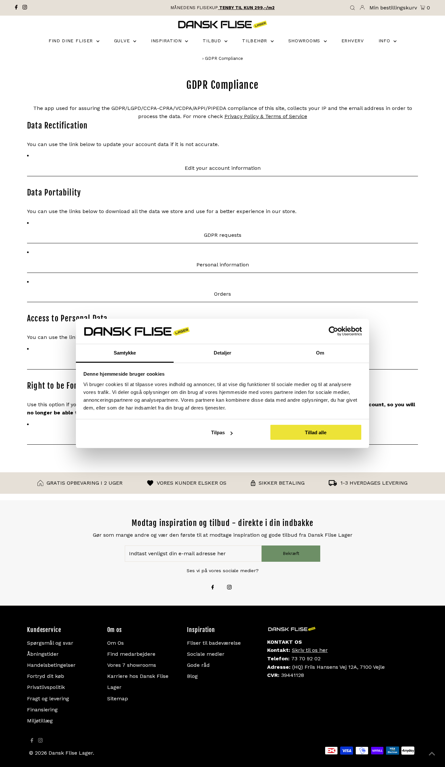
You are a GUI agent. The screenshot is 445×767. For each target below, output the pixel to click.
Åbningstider (43, 654)
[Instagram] (25, 8)
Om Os (115, 643)
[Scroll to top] (431, 753)
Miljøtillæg (40, 721)
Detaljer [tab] (223, 353)
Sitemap (117, 698)
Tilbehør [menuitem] (255, 40)
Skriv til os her (310, 650)
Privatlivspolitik (46, 687)
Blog (192, 676)
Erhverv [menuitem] (352, 40)
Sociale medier (205, 654)
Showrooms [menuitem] (305, 40)
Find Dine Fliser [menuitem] (72, 40)
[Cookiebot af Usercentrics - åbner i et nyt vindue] (333, 331)
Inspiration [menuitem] (167, 40)
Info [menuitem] (385, 40)
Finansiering (42, 709)
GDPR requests (222, 235)
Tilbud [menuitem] (213, 40)
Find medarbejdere (131, 654)
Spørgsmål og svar (50, 643)
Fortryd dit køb (45, 676)
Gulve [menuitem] (123, 40)
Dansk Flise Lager (71, 753)
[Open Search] (352, 8)
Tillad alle (315, 432)
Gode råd (198, 665)
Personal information (222, 265)
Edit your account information (223, 168)
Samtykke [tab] (125, 353)
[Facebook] (16, 8)
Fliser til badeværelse (214, 643)
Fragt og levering (48, 698)
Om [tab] (320, 353)
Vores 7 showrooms (131, 665)
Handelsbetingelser (51, 665)
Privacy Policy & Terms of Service (265, 116)
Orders (222, 294)
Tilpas (218, 432)
